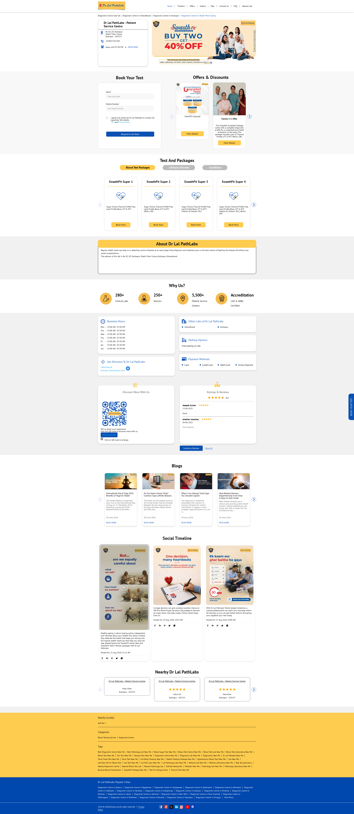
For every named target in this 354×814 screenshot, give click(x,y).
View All (209, 448)
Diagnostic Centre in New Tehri (174, 794)
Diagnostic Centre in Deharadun (198, 787)
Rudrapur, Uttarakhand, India (113, 370)
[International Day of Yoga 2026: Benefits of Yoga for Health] (121, 481)
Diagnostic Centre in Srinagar (208, 797)
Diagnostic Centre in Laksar (119, 794)
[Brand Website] (193, 807)
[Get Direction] (128, 370)
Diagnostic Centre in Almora (110, 787)
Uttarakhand (189, 327)
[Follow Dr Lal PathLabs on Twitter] (171, 807)
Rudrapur (224, 327)
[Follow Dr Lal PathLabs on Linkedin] (177, 807)
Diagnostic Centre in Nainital (146, 794)
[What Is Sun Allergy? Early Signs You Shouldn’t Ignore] (196, 481)
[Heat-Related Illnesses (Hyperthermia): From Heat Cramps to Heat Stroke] (234, 481)
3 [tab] (211, 62)
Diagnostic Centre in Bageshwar (138, 787)
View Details (192, 133)
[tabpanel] (204, 43)
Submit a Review (191, 448)
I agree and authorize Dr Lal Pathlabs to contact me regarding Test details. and (132, 120)
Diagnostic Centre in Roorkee (152, 797)
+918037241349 (113, 41)
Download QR (109, 434)
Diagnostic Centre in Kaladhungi (159, 790)
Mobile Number (112, 103)
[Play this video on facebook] (124, 589)
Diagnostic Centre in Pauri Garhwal (205, 794)
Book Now (121, 224)
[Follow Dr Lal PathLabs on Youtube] (187, 807)
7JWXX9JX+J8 (106, 367)
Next (249, 116)
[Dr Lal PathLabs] (112, 6)
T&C (112, 122)
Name (108, 91)
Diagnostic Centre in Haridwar (129, 790)
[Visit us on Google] (166, 807)
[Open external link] (351, 419)
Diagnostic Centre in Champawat (168, 787)
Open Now (133, 47)
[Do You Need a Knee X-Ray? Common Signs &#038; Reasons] (158, 481)
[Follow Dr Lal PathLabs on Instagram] (182, 807)
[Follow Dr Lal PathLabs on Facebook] (161, 807)
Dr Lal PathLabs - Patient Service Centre (127, 681)
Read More (112, 522)
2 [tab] (208, 62)
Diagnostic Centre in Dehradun (228, 787)
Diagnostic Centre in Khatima (216, 790)
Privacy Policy (124, 122)
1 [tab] (205, 62)
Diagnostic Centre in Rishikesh (124, 797)
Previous (172, 116)
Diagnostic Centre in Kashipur (188, 790)
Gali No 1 (102, 723)
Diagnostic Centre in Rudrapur (180, 797)
